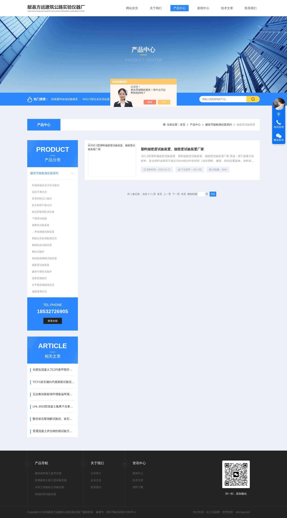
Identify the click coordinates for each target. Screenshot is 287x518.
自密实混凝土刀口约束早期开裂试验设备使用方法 (54, 369)
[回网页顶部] (278, 114)
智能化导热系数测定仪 (44, 238)
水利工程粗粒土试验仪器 (49, 487)
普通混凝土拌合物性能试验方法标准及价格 (54, 431)
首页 (182, 124)
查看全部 (53, 320)
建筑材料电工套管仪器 (48, 473)
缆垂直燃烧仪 (39, 278)
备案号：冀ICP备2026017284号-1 (116, 512)
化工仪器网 (213, 512)
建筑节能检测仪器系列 (218, 124)
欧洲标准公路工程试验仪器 (51, 480)
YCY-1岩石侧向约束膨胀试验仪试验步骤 (54, 382)
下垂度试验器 (39, 218)
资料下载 (138, 487)
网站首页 (132, 8)
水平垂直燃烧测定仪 (43, 284)
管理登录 (227, 512)
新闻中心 (203, 8)
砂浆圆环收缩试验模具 (64, 99)
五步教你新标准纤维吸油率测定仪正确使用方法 (54, 394)
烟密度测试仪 (39, 291)
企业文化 (96, 480)
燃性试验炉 (38, 251)
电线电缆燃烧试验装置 (44, 258)
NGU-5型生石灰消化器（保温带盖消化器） (108, 99)
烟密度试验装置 (40, 264)
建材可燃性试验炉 (42, 271)
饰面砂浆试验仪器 (45, 494)
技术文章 (227, 8)
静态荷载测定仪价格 (43, 211)
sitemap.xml (243, 512)
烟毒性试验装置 (40, 225)
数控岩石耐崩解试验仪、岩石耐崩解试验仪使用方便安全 (54, 418)
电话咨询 (279, 127)
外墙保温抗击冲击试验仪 (45, 185)
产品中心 (180, 8)
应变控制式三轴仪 (42, 198)
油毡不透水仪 (39, 191)
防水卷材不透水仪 (42, 205)
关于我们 (156, 8)
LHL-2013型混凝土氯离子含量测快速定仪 (54, 406)
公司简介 (96, 473)
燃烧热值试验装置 (42, 245)
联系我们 (251, 8)
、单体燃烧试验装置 (43, 231)
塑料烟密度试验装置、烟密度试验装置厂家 (172, 149)
